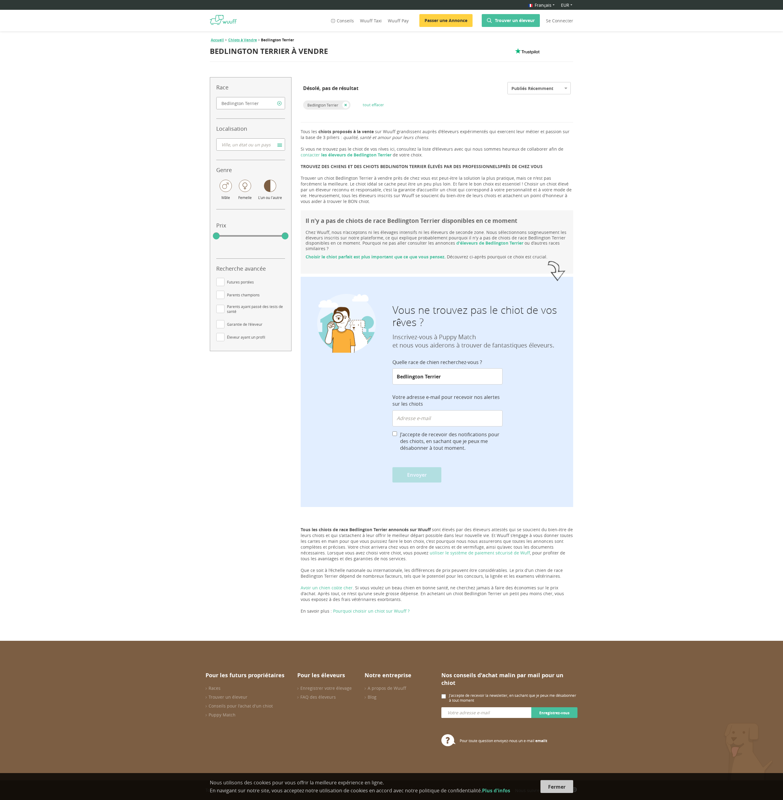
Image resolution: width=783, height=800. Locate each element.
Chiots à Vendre (242, 40)
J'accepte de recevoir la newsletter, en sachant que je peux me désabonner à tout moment (512, 698)
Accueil (217, 40)
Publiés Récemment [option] (532, 88)
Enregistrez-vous (554, 712)
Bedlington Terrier (322, 105)
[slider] (216, 236)
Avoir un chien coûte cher (327, 588)
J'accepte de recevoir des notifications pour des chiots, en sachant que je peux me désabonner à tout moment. (449, 441)
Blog (372, 697)
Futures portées (240, 282)
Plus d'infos (496, 790)
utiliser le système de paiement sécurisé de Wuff (480, 553)
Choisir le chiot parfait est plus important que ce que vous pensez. (376, 257)
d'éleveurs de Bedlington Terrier (489, 243)
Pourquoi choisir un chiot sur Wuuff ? (371, 611)
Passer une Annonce (446, 20)
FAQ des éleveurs (318, 697)
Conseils (345, 21)
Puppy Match (222, 715)
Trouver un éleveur (515, 20)
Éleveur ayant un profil (246, 337)
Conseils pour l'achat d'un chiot (241, 706)
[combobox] (250, 103)
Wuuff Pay (398, 21)
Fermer (557, 786)
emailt (541, 740)
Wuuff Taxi (371, 21)
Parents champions (243, 294)
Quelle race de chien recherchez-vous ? (437, 362)
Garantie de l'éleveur (244, 324)
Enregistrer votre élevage (326, 688)
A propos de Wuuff (387, 688)
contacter (346, 155)
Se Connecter (559, 21)
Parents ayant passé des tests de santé (255, 309)
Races (215, 688)
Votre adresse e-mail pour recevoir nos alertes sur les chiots (446, 400)
